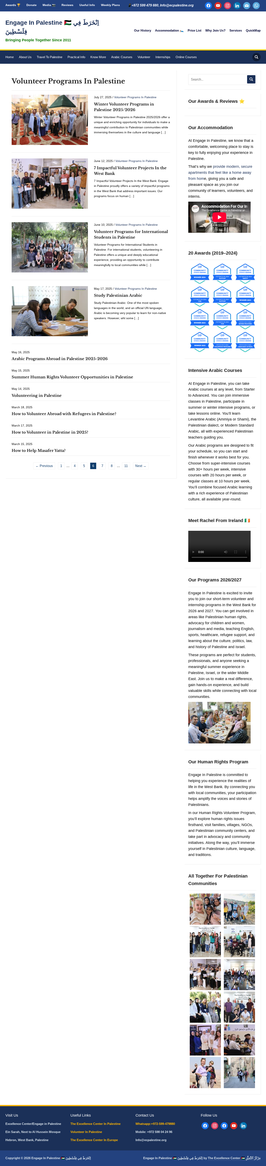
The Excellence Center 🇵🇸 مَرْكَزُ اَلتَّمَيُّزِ (234, 1158)
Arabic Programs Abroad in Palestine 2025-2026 (60, 359)
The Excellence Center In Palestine (95, 1124)
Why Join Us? (215, 30)
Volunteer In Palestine (86, 1132)
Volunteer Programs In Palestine (135, 97)
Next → (140, 466)
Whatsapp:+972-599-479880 (155, 1124)
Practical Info (76, 57)
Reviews (67, 5)
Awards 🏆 (12, 5)
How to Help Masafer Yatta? (38, 450)
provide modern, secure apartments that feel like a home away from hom (220, 172)
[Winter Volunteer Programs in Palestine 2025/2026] (50, 119)
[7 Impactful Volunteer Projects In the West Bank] (50, 183)
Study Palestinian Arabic (118, 295)
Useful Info (87, 5)
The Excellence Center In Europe (94, 1140)
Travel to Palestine (49, 57)
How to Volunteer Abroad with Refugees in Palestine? (64, 414)
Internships (162, 57)
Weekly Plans (110, 5)
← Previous (44, 466)
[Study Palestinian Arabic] (50, 311)
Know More (98, 57)
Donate (31, 5)
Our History (142, 30)
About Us (25, 57)
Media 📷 (49, 5)
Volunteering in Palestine (37, 395)
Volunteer (144, 57)
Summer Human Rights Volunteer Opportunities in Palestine (72, 377)
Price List (194, 30)
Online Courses (186, 57)
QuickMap (253, 30)
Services (235, 30)
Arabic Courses (121, 57)
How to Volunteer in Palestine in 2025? (50, 432)
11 (126, 466)
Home (9, 57)
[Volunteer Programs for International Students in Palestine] (50, 247)
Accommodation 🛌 (169, 30)
